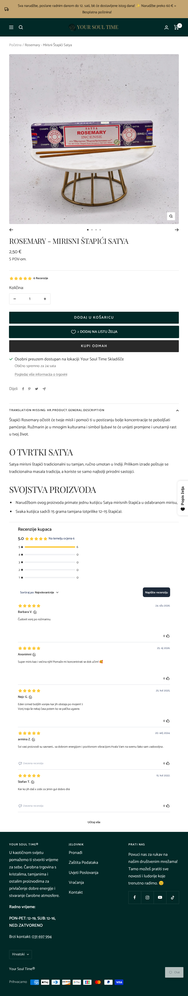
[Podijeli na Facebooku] (23, 388)
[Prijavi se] (166, 27)
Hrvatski (18, 954)
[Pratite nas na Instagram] (147, 897)
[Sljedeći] (177, 229)
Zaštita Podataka (83, 862)
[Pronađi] (21, 27)
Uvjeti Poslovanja (83, 872)
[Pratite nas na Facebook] (134, 897)
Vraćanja (76, 882)
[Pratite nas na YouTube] (160, 897)
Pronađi (75, 852)
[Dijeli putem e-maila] (44, 388)
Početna (15, 45)
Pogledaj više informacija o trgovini (41, 375)
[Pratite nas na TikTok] (172, 897)
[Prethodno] (11, 229)
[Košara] (176, 27)
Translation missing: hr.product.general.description (56, 410)
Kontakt (76, 892)
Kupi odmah (94, 346)
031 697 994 (42, 936)
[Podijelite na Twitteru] (37, 388)
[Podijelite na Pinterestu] (29, 388)
